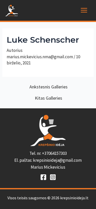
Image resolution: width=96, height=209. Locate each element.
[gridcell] (48, 160)
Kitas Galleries (48, 98)
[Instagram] (53, 177)
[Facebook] (43, 177)
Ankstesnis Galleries (48, 87)
